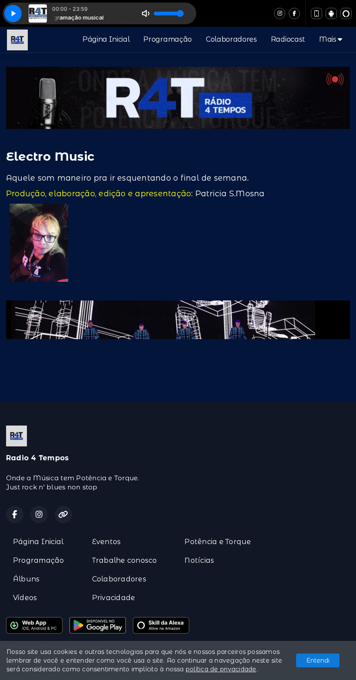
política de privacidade (221, 669)
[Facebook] (294, 13)
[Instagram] (279, 13)
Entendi (318, 660)
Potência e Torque (218, 542)
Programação (167, 39)
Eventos (106, 542)
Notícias (199, 560)
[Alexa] (346, 13)
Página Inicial (106, 39)
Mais (328, 39)
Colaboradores (231, 39)
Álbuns (26, 579)
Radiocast (288, 39)
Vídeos (25, 598)
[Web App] (316, 13)
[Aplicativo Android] (331, 13)
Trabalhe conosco (124, 560)
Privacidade (113, 598)
